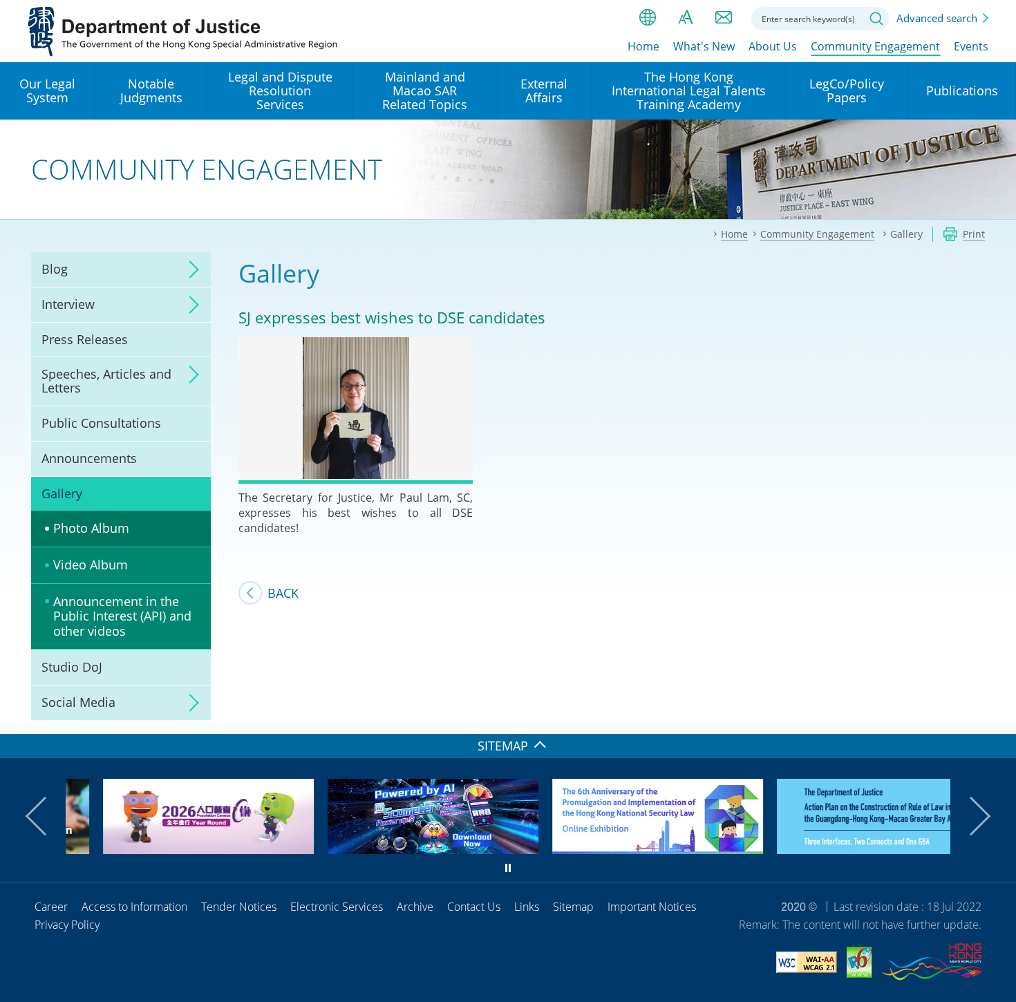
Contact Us (473, 906)
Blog (54, 269)
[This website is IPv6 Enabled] (859, 964)
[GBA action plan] (845, 849)
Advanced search (936, 18)
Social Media (78, 702)
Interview (68, 304)
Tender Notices (238, 906)
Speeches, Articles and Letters (106, 381)
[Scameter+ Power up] (395, 849)
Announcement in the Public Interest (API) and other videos (122, 616)
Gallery (61, 493)
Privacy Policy (67, 924)
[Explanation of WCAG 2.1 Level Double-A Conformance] (806, 964)
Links (526, 906)
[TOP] (997, 715)
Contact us (723, 17)
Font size (685, 17)
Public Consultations (101, 423)
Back (283, 593)
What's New (704, 46)
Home (643, 46)
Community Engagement (875, 46)
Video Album (90, 564)
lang (647, 17)
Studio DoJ (71, 667)
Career (51, 906)
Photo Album (91, 528)
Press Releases (84, 339)
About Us (773, 46)
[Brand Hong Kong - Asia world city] (931, 964)
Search (876, 19)
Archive (415, 906)
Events (971, 46)
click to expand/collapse (190, 269)
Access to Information (134, 906)
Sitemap (573, 906)
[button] (45, 816)
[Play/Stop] (508, 868)
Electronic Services (336, 906)
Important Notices (652, 906)
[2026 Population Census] (171, 849)
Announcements (89, 458)
